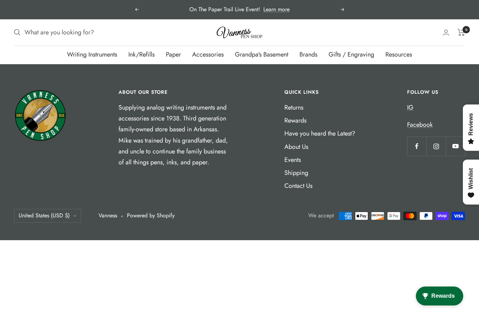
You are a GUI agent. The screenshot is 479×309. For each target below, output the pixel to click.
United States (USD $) (44, 215)
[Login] (446, 32)
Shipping (296, 172)
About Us (296, 146)
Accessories (208, 54)
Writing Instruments (92, 54)
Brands (308, 54)
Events (292, 159)
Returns (293, 107)
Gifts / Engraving (351, 54)
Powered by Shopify (151, 215)
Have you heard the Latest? (319, 133)
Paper (173, 54)
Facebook (420, 124)
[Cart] (461, 32)
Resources (398, 54)
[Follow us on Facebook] (416, 146)
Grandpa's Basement (261, 54)
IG (410, 107)
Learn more (276, 9)
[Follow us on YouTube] (455, 146)
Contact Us (298, 185)
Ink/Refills (141, 54)
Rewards (295, 120)
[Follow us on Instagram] (436, 146)
